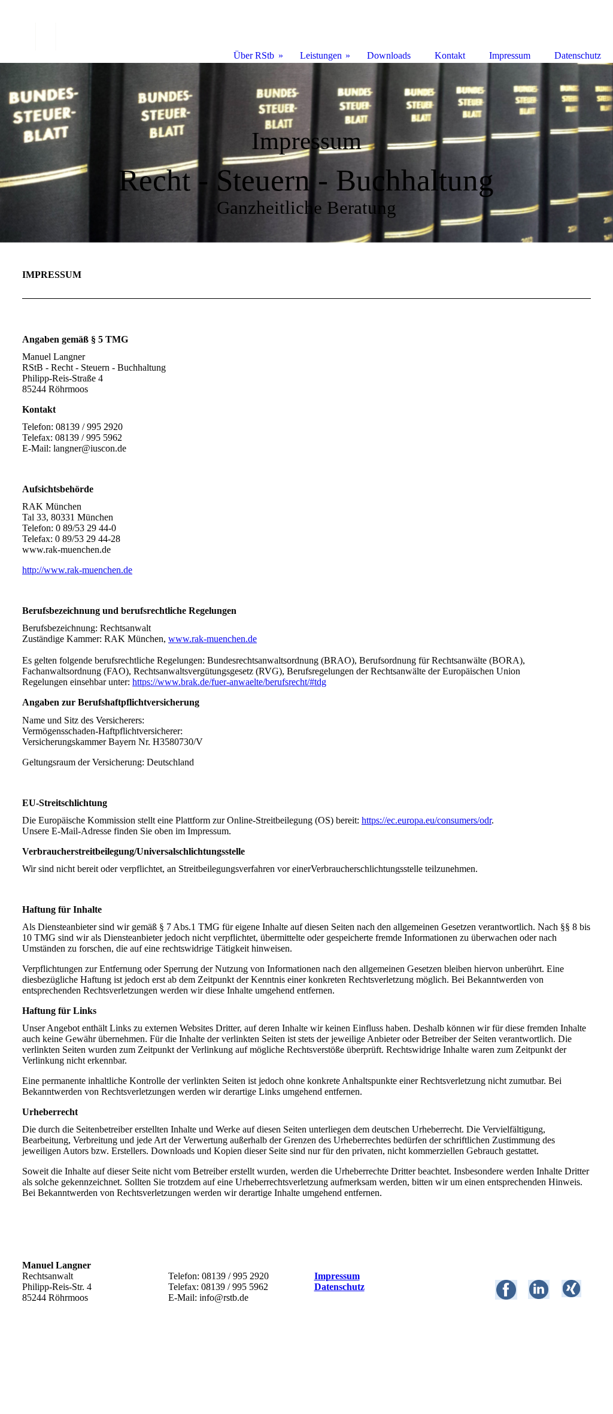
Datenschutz (339, 1287)
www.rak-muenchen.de (212, 639)
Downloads (389, 55)
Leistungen (321, 55)
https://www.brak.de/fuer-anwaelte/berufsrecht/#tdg (229, 682)
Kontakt (450, 55)
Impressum (337, 1276)
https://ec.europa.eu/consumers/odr (426, 820)
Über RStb (253, 55)
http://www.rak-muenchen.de (77, 570)
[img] (306, 153)
